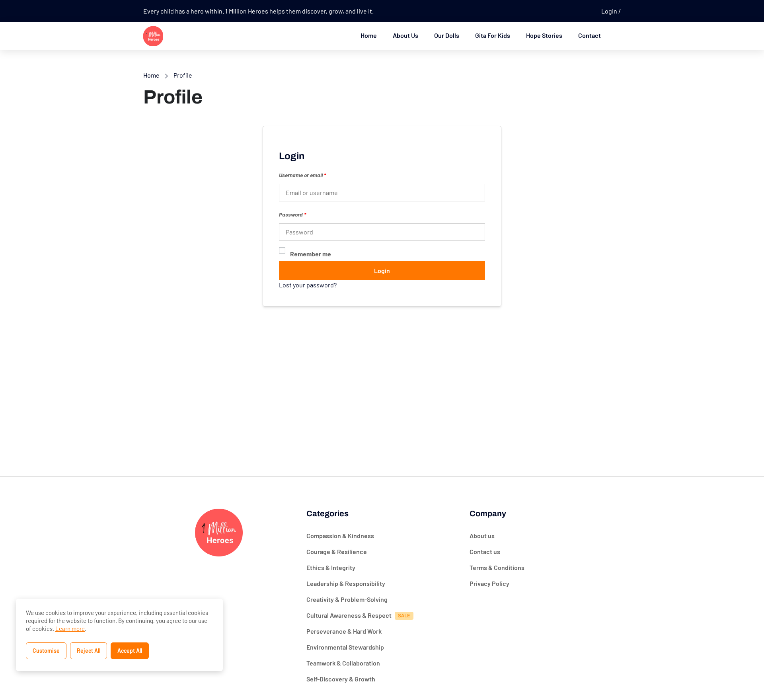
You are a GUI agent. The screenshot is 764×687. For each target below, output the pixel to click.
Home (369, 35)
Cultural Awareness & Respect (349, 615)
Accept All (129, 650)
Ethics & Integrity (330, 567)
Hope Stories (544, 35)
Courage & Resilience (336, 551)
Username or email (302, 175)
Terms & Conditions (497, 567)
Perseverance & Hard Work (344, 631)
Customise (46, 650)
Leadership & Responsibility (345, 583)
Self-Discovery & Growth (340, 679)
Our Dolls (446, 35)
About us (482, 535)
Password (292, 214)
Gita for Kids (492, 35)
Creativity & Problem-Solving (347, 599)
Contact (589, 35)
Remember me (310, 254)
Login (609, 11)
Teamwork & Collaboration (343, 663)
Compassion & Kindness (340, 535)
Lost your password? (308, 285)
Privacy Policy (489, 583)
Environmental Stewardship (345, 647)
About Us (405, 35)
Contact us (485, 551)
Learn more (70, 628)
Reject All (88, 650)
